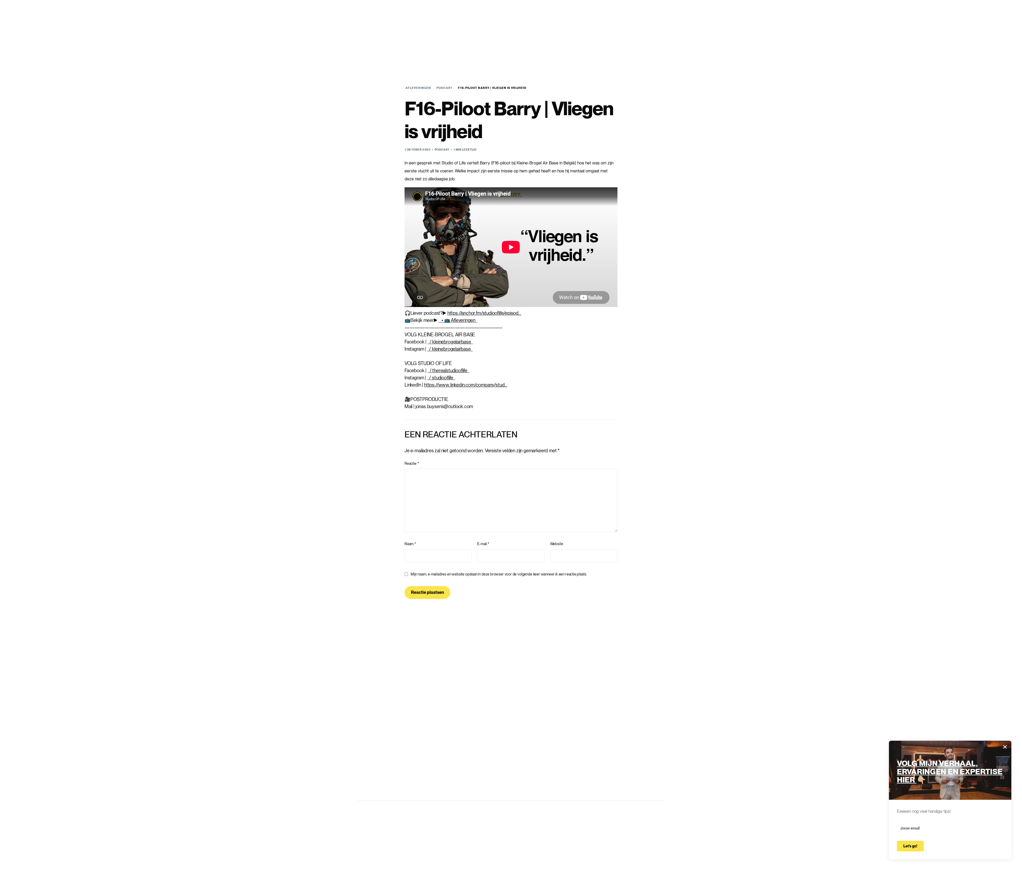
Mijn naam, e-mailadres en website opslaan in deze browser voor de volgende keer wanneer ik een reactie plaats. (499, 574)
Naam (410, 543)
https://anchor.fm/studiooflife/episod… (484, 313)
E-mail (483, 543)
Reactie (412, 463)
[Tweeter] (588, 28)
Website (556, 543)
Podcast (442, 149)
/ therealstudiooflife (448, 370)
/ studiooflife (441, 377)
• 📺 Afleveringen (457, 320)
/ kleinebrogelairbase (450, 342)
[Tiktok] (624, 28)
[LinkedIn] (615, 28)
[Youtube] (597, 28)
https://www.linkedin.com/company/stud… (465, 385)
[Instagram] (606, 28)
